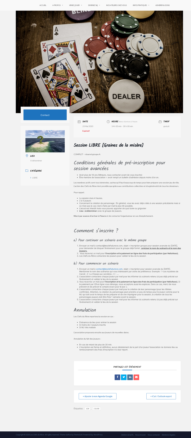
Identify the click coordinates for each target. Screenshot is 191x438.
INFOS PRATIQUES (140, 5)
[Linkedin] (130, 377)
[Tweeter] (124, 377)
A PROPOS (56, 5)
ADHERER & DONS (162, 5)
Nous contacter (154, 435)
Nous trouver (140, 435)
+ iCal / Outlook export (161, 396)
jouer (97, 409)
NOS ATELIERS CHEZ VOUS (116, 5)
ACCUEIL (43, 5)
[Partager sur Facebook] (117, 377)
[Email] (136, 377)
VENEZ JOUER (74, 5)
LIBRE (35, 177)
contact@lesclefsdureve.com (109, 269)
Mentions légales (168, 435)
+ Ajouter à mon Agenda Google (97, 396)
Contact (45, 115)
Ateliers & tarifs (127, 435)
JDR (87, 409)
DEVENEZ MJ (93, 5)
